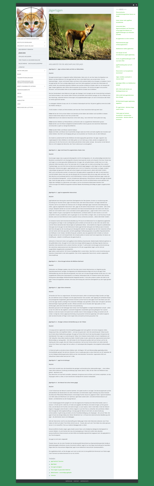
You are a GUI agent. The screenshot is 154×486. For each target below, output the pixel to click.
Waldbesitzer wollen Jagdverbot (124, 48)
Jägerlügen (54, 464)
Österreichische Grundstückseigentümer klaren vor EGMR (125, 14)
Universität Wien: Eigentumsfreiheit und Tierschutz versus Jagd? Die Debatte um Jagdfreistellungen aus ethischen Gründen (125, 30)
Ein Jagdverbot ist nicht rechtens (125, 38)
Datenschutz (84, 481)
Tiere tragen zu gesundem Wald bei (60, 470)
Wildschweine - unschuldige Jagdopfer (61, 472)
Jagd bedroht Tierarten (57, 461)
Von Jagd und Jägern (56, 467)
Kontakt (76, 481)
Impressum (69, 481)
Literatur (53, 475)
